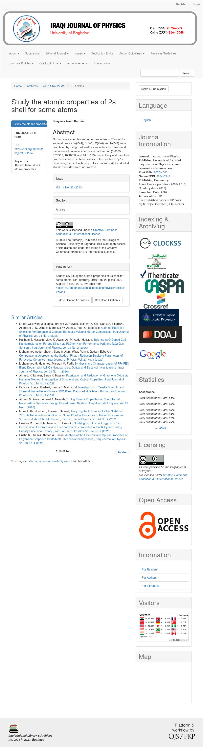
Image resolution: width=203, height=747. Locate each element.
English (146, 120)
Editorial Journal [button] (56, 53)
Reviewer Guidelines (163, 53)
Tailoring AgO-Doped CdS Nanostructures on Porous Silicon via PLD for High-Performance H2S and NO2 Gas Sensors (72, 343)
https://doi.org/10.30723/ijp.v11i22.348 (28, 151)
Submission (32, 53)
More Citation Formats (72, 300)
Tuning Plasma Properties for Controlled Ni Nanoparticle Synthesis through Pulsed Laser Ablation (69, 401)
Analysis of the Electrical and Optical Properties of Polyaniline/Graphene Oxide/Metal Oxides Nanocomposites (73, 437)
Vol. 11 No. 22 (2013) (56, 86)
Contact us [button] (101, 63)
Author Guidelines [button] (131, 53)
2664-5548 (163, 176)
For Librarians (150, 586)
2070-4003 (161, 172)
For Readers (150, 569)
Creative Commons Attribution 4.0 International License (86, 232)
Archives (32, 86)
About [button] (13, 53)
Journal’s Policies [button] (20, 63)
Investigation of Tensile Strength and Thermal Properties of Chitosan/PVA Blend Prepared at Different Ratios (71, 389)
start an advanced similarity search (51, 461)
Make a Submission (153, 89)
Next (122, 452)
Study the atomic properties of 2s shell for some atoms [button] (30, 124)
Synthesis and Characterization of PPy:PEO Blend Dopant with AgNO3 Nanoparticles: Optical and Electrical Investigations (74, 365)
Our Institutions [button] (49, 63)
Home (18, 86)
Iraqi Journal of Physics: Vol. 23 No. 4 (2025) (75, 359)
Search (186, 73)
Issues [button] (79, 53)
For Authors (149, 577)
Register (181, 4)
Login (196, 4)
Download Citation (107, 300)
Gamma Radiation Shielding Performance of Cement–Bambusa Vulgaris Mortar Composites (71, 330)
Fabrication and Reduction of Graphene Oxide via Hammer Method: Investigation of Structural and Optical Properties (73, 377)
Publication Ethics (102, 53)
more (162, 428)
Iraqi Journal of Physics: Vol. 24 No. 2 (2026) (60, 347)
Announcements (77, 63)
